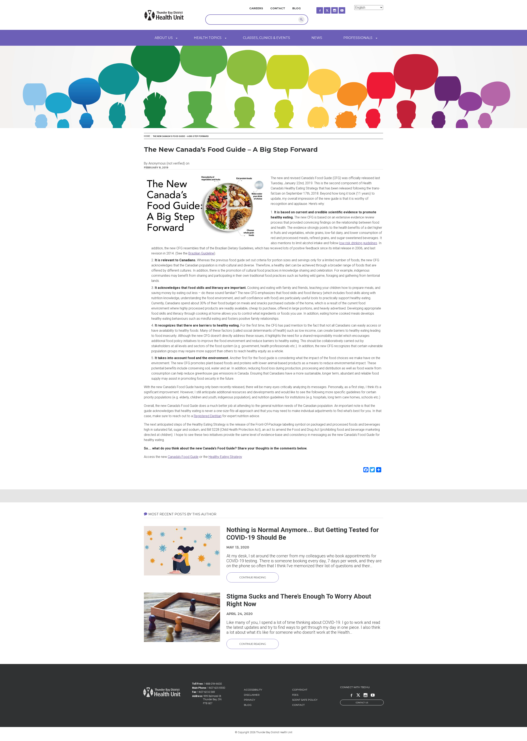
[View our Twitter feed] (330, 9)
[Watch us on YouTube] (345, 9)
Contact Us (362, 702)
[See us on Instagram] (338, 9)
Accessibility (253, 689)
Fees (295, 694)
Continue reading (252, 577)
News (316, 38)
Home (147, 136)
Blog (296, 8)
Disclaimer (252, 694)
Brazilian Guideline (201, 253)
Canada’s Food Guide (183, 457)
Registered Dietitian (208, 416)
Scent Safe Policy (304, 699)
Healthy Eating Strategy (225, 457)
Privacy (249, 699)
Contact (277, 8)
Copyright (299, 689)
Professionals (357, 38)
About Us (164, 38)
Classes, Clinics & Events (266, 38)
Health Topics (208, 38)
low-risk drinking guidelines (358, 243)
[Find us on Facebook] (323, 9)
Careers (256, 8)
